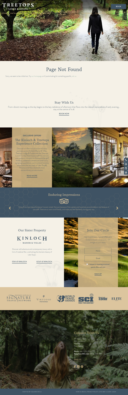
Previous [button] (10, 208)
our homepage (36, 76)
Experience (45, 13)
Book (118, 6)
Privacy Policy (92, 392)
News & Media (81, 392)
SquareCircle (36, 392)
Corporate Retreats (61, 13)
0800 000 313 (95, 354)
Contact (99, 13)
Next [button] (117, 208)
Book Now (64, 113)
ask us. (74, 76)
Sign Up (98, 274)
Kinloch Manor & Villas (116, 13)
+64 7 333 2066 (85, 351)
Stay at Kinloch (19, 261)
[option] (64, 157)
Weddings (87, 13)
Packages (15, 13)
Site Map (102, 392)
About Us (75, 13)
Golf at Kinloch (44, 261)
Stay (25, 13)
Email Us (77, 359)
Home (4, 13)
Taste (33, 13)
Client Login (111, 392)
